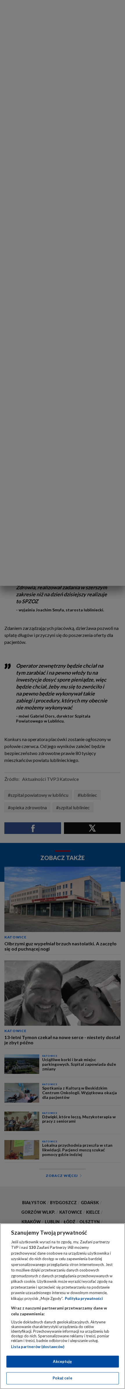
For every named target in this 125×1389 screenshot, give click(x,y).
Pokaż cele (62, 1378)
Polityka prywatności (84, 1298)
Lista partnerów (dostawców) (37, 1346)
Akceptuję (62, 1361)
